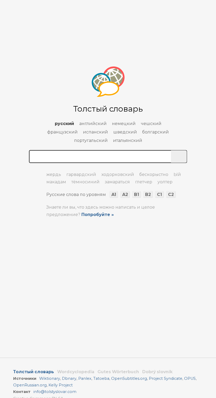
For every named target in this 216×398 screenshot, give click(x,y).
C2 (171, 194)
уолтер (165, 181)
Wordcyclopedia (75, 371)
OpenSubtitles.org (129, 378)
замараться (117, 181)
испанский (95, 132)
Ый (177, 174)
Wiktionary (49, 378)
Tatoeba (101, 378)
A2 (125, 194)
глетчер (143, 181)
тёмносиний (85, 181)
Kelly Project (60, 385)
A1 (113, 194)
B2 (148, 194)
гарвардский (81, 174)
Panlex (84, 378)
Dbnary (69, 378)
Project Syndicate (165, 378)
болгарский (155, 132)
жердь (53, 174)
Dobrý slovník (157, 371)
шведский (125, 132)
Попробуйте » (97, 214)
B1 (136, 194)
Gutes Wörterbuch (118, 371)
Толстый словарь (33, 371)
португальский (91, 140)
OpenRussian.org (30, 385)
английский (93, 123)
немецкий (124, 123)
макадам (56, 181)
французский (62, 132)
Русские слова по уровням (76, 194)
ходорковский (117, 174)
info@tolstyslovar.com (54, 391)
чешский (151, 123)
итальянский (127, 140)
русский (64, 123)
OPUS (190, 378)
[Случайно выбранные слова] (34, 172)
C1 (159, 194)
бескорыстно (153, 174)
